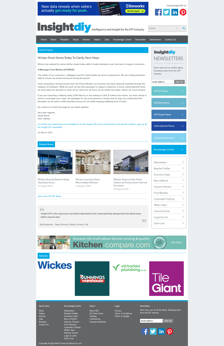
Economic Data (162, 174)
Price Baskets (161, 192)
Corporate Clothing (164, 198)
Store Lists (159, 223)
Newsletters (160, 162)
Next (124, 286)
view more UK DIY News (49, 196)
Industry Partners (163, 186)
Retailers (64, 39)
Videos (97, 39)
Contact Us (170, 39)
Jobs (106, 39)
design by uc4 (75, 343)
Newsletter (140, 39)
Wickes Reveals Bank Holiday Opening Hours (53, 181)
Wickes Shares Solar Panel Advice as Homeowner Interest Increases (130, 182)
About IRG (94, 311)
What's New (160, 205)
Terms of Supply (122, 316)
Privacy (118, 311)
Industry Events (162, 211)
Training (92, 316)
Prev (39, 286)
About (76, 39)
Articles (86, 39)
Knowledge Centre (122, 39)
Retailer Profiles (162, 168)
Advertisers (155, 39)
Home (44, 39)
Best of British (161, 180)
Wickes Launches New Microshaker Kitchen (88, 181)
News (53, 39)
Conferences (95, 319)
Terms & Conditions (123, 313)
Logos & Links (161, 217)
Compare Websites (97, 322)
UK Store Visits (96, 313)
